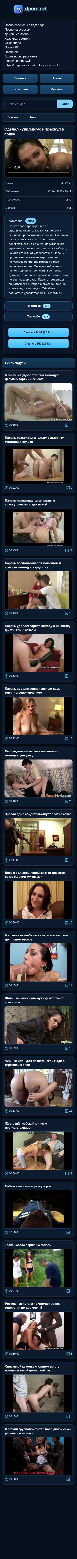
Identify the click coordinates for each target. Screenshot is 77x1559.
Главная (20, 78)
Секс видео (13, 43)
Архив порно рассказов (21, 56)
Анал (30, 220)
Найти (64, 103)
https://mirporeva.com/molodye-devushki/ (32, 65)
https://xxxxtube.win (18, 60)
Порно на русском (17, 29)
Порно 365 (12, 47)
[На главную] (38, 9)
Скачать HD (39, 343)
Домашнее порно (17, 34)
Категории (20, 89)
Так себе (37, 316)
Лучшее (56, 89)
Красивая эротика (17, 38)
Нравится (38, 305)
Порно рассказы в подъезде (25, 25)
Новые (57, 78)
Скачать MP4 (38, 332)
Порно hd (11, 52)
